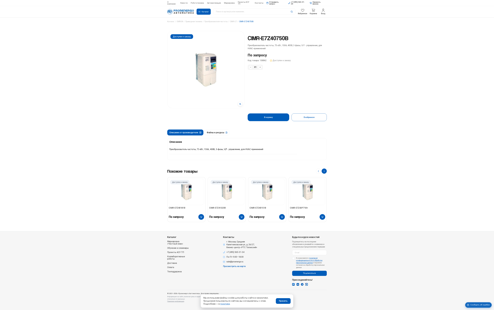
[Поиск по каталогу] (254, 12)
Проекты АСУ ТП (243, 3)
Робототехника (197, 3)
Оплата (170, 267)
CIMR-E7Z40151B (258, 208)
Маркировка (229, 3)
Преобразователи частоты (216, 21)
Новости (184, 3)
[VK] (298, 284)
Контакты (259, 3)
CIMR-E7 (233, 21)
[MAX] (306, 284)
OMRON (180, 21)
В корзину (268, 117)
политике (225, 304)
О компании (171, 3)
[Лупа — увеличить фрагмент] (240, 104)
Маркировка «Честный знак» (175, 242)
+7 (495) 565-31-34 (235, 252)
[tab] (185, 132)
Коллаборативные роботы (176, 257)
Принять (283, 301)
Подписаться (309, 273)
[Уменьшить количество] (250, 67)
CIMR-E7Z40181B (177, 208)
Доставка (172, 263)
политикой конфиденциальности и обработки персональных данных (309, 260)
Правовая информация (175, 301)
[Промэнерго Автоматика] (180, 11)
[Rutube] (293, 284)
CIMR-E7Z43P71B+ (299, 208)
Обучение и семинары (178, 248)
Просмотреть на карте (234, 266)
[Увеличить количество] (260, 67)
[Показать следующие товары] (324, 171)
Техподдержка (174, 271)
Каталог (170, 21)
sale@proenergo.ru (234, 261)
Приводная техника (193, 21)
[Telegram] (302, 284)
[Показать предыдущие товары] (318, 171)
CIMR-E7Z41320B (217, 208)
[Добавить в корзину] (201, 217)
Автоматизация (214, 3)
